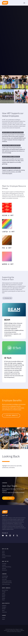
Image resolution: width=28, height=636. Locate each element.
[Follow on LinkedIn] (6, 535)
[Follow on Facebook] (13, 535)
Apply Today (8, 498)
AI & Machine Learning (7, 582)
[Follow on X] (17, 535)
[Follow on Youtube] (2, 535)
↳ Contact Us (7, 298)
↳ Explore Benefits (11, 415)
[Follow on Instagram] (10, 535)
